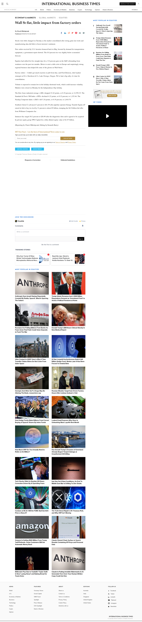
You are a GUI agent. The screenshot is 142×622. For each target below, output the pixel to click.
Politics (49, 10)
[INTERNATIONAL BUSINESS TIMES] (71, 4)
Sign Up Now (112, 95)
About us (61, 590)
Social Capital (38, 593)
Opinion (97, 10)
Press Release (38, 603)
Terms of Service (60, 142)
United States (87, 603)
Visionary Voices (38, 590)
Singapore (86, 596)
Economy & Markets (60, 10)
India (84, 593)
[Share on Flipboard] (72, 33)
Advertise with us (63, 606)
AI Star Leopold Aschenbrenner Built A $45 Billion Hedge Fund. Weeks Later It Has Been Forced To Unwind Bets (68, 361)
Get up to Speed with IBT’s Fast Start (110, 91)
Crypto (80, 10)
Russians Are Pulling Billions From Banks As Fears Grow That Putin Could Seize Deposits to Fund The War (31, 330)
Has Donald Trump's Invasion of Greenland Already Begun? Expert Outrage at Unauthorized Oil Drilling (67, 452)
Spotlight (36, 599)
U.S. (36, 10)
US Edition (135, 10)
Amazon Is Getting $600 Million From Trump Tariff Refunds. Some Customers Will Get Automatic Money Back (31, 542)
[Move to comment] (83, 33)
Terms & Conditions (64, 596)
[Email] (80, 33)
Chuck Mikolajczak (23, 31)
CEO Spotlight (38, 606)
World (42, 10)
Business (72, 10)
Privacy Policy (72, 142)
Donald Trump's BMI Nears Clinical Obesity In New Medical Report (104, 67)
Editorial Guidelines (68, 160)
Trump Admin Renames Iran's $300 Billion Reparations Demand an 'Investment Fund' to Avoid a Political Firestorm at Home (68, 298)
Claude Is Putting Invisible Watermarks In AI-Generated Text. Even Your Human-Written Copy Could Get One (68, 574)
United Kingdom (87, 599)
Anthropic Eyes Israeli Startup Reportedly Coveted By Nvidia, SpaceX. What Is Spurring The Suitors (31, 298)
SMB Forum (37, 596)
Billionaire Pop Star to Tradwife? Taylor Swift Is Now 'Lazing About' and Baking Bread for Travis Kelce (31, 574)
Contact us (62, 593)
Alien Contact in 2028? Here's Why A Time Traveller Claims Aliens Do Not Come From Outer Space (30, 361)
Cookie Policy (62, 603)
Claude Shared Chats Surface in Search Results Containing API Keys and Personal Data (67, 542)
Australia (85, 590)
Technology (88, 10)
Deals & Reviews (108, 10)
